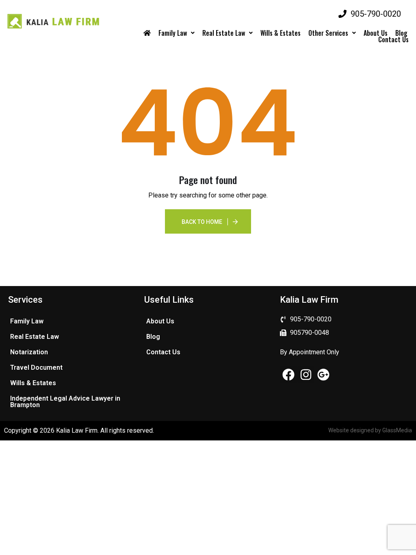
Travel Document (36, 367)
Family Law (172, 33)
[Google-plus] (323, 374)
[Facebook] (288, 374)
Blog (401, 33)
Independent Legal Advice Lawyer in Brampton (65, 402)
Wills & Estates (280, 33)
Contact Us (393, 39)
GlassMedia (397, 430)
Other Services (328, 33)
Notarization (29, 352)
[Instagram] (305, 374)
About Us (376, 33)
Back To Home (202, 222)
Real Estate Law (223, 33)
